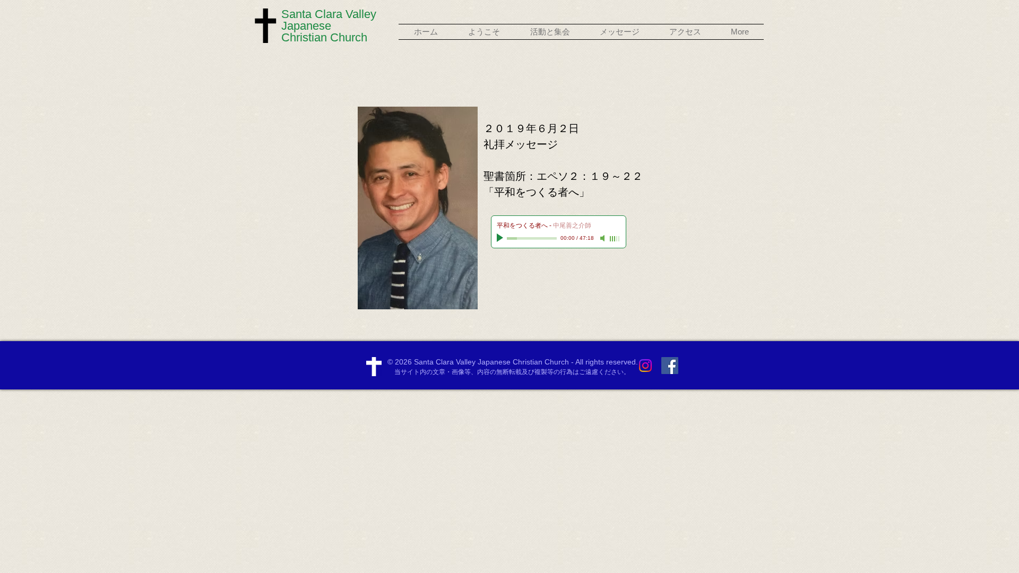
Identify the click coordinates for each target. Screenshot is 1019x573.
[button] (484, 31)
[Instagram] (645, 365)
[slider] (615, 238)
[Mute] (603, 238)
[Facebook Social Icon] (669, 365)
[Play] (501, 238)
